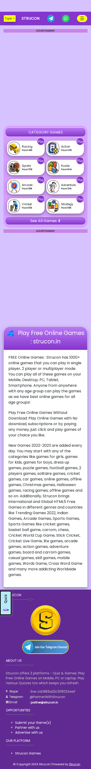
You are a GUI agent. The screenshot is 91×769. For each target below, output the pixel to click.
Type (8, 18)
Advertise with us (29, 732)
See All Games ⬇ (45, 220)
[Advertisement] (45, 6)
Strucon (74, 764)
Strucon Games (28, 753)
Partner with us (27, 727)
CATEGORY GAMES (45, 132)
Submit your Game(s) (33, 722)
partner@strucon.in (44, 702)
